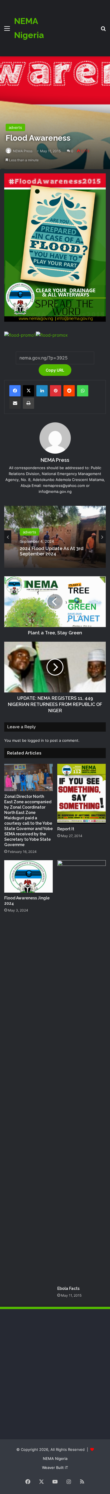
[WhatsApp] (82, 390)
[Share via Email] (15, 403)
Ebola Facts (68, 1288)
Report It (65, 829)
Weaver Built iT (55, 1467)
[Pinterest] (55, 390)
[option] (55, 537)
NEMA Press (22, 151)
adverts (15, 127)
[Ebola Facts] (81, 1071)
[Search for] (103, 30)
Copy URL (55, 370)
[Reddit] (69, 390)
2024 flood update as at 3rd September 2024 (51, 551)
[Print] (28, 403)
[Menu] (7, 30)
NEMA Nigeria (55, 1458)
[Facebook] (15, 390)
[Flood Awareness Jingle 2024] (28, 876)
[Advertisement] (70, 24)
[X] (28, 390)
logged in (36, 740)
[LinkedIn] (42, 390)
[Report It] (81, 794)
